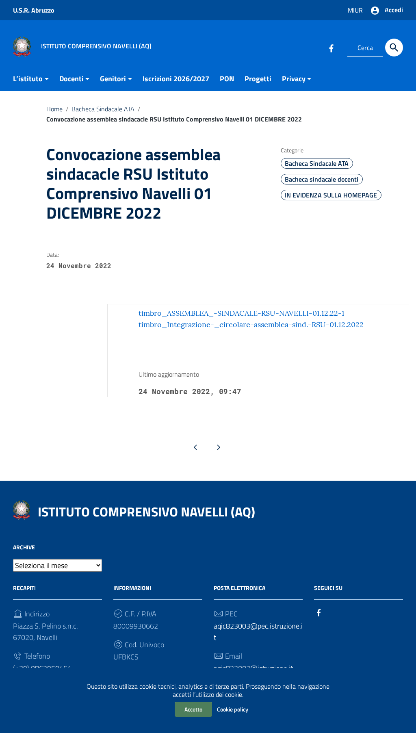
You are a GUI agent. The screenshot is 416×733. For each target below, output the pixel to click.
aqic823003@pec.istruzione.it (258, 631)
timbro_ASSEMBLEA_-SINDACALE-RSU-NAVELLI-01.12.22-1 (241, 313)
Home (54, 109)
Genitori (113, 78)
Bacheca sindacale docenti (321, 179)
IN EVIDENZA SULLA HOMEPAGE (331, 195)
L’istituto (28, 78)
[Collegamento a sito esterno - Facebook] (331, 47)
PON (227, 78)
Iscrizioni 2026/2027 (176, 78)
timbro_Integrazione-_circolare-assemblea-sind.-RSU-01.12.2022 (251, 324)
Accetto (193, 709)
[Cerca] (394, 47)
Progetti (258, 78)
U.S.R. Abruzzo (33, 10)
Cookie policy (232, 709)
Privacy (294, 78)
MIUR (355, 10)
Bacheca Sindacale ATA (103, 109)
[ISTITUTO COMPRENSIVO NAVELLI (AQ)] (22, 46)
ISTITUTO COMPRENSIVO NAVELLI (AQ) (146, 511)
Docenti (71, 78)
